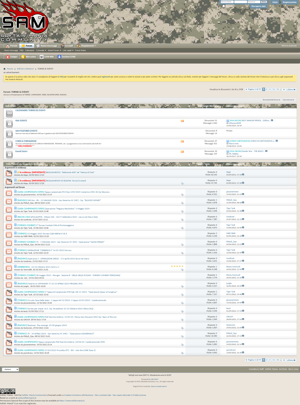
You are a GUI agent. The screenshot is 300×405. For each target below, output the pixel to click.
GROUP (26, 320)
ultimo (290, 90)
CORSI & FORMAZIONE (25, 141)
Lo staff (69, 46)
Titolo (8, 164)
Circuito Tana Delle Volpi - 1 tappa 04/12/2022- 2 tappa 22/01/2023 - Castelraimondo (66, 300)
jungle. (26, 286)
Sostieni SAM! (68, 57)
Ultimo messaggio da (235, 164)
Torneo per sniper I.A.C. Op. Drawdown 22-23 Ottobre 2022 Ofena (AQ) (60, 309)
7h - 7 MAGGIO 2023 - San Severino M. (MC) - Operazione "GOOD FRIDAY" (70, 242)
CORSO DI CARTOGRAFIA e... (263, 141)
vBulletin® (155, 379)
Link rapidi (67, 50)
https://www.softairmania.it (71, 401)
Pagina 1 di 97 (254, 89)
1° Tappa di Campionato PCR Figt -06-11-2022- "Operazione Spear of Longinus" (81, 292)
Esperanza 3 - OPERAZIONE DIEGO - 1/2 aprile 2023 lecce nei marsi (58, 259)
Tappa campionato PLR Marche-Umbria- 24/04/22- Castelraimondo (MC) (71, 342)
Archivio (283, 369)
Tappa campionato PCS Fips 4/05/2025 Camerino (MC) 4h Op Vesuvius (77, 192)
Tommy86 (27, 270)
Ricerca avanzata (289, 46)
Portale (13, 46)
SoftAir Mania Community (34, 395)
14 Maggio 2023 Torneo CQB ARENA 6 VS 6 (47, 234)
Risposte (199, 164)
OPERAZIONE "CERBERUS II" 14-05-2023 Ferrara (49, 250)
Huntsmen (27, 328)
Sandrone (27, 220)
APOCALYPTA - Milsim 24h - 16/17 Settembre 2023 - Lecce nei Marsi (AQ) (64, 217)
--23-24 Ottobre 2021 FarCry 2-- (45, 267)
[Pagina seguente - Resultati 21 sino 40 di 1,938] (284, 89)
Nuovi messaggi (11, 50)
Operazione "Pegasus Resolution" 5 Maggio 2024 (67, 209)
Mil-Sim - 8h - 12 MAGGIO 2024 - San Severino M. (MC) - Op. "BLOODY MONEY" (64, 200)
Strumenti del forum (271, 100)
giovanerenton (29, 195)
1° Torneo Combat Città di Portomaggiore (55, 225)
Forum (28, 46)
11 (273, 89)
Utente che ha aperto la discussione (28, 164)
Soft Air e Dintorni (25, 69)
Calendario (29, 50)
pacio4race (28, 353)
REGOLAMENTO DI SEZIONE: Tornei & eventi (66, 181)
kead (25, 311)
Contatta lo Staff (256, 369)
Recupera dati (258, 6)
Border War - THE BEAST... (253, 151)
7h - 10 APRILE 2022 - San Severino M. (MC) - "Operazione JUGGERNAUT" (60, 334)
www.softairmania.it (27, 398)
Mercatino (30, 57)
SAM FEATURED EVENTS (26, 131)
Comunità (40, 50)
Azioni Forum (53, 50)
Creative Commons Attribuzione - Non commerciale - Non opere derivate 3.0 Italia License (105, 395)
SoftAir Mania (271, 369)
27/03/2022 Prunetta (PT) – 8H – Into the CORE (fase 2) (70, 350)
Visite (207, 164)
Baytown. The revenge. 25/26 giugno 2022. (47, 325)
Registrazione (290, 2)
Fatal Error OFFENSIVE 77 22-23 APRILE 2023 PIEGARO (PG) (55, 284)
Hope (25, 175)
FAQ (21, 50)
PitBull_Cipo (28, 203)
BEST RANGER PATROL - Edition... (256, 121)
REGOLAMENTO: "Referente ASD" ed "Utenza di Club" (70, 172)
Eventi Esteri (21, 151)
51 (278, 89)
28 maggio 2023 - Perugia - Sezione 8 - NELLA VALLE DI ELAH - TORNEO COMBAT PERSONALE (78, 275)
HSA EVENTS (21, 121)
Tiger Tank (27, 211)
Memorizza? (230, 6)
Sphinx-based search (159, 386)
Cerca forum (287, 100)
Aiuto (275, 2)
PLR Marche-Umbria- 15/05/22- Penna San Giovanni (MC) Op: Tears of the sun (81, 317)
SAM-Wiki (49, 57)
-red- (25, 278)
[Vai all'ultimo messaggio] (243, 175)
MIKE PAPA (27, 236)
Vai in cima (293, 369)
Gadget (13, 57)
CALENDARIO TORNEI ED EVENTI (30, 110)
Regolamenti (87, 46)
